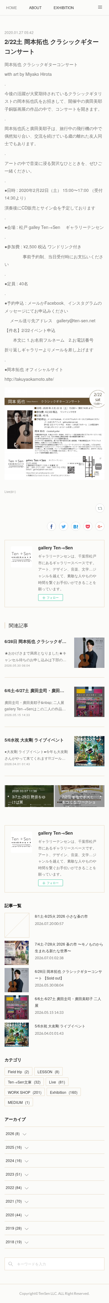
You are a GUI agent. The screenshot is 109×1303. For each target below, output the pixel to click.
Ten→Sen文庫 (24, 1081)
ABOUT (35, 7)
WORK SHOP (24, 1092)
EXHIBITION (64, 7)
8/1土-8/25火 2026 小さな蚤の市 (61, 916)
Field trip (18, 1071)
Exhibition (64, 1092)
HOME (11, 7)
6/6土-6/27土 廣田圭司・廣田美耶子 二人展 (46, 690)
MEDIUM (19, 1102)
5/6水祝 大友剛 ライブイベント (34, 740)
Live (57, 1081)
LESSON (48, 1071)
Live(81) (10, 492)
